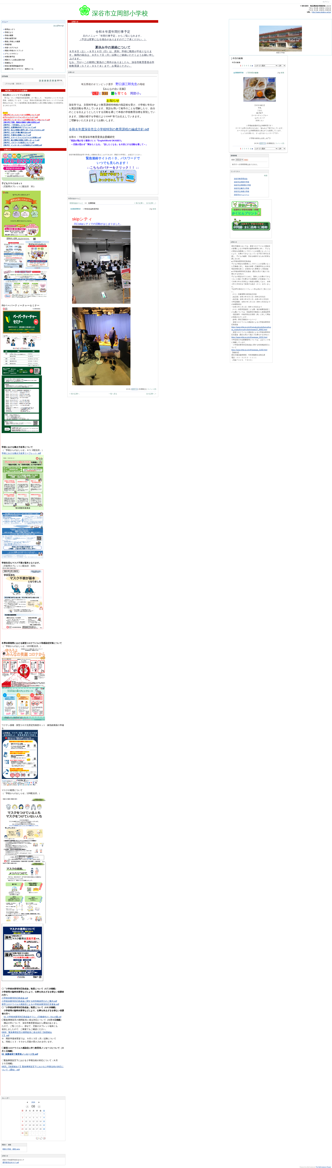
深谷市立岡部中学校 (241, 182)
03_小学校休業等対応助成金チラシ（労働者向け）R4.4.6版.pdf (32, 1017)
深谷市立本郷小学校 (241, 191)
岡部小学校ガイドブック (14, 51)
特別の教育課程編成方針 (14, 66)
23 (22, 1129)
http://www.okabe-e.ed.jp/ (321, 12)
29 (33, 1114)
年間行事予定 (10, 57)
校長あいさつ (10, 29)
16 (22, 1125)
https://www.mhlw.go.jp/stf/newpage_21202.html (249, 350)
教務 (282, 73)
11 (30, 1121)
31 (40, 1114)
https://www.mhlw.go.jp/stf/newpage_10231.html (249, 337)
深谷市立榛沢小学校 (241, 188)
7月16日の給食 (252, 73)
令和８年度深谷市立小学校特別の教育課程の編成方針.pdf (109, 129)
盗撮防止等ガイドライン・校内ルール (19, 69)
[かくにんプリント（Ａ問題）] (246, 216)
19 (33, 1125)
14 (40, 1121)
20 (37, 1125)
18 (30, 1125)
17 (26, 1125)
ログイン (326, 2)
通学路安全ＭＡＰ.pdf (10, 1162)
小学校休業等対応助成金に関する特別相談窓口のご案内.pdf (29, 1001)
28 (30, 1114)
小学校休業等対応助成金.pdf (15, 998)
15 (44, 1121)
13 (37, 1121)
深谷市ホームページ (241, 195)
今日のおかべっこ (76, 203)
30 (37, 1114)
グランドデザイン (11, 54)
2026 (33, 1102)
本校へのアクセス (11, 48)
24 (26, 1129)
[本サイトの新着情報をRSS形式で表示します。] (246, 160)
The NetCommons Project (323, 1167)
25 (30, 1129)
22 (44, 1125)
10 (26, 1121)
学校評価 (8, 44)
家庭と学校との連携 (12, 41)
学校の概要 (9, 35)
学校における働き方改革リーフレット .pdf (21, 453)
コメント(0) (151, 389)
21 (40, 1125)
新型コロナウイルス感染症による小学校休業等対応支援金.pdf (30, 1004)
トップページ (58, 26)
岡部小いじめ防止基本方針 (15, 60)
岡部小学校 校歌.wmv (11, 1149)
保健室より (9, 63)
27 (26, 1114)
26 (22, 1114)
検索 (265, 176)
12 (33, 1121)
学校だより (9, 32)
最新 (233, 160)
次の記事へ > (151, 203)
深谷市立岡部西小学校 (242, 185)
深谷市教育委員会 (240, 179)
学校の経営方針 (11, 38)
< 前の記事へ (139, 203)
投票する (134, 389)
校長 (154, 209)
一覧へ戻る (113, 394)
